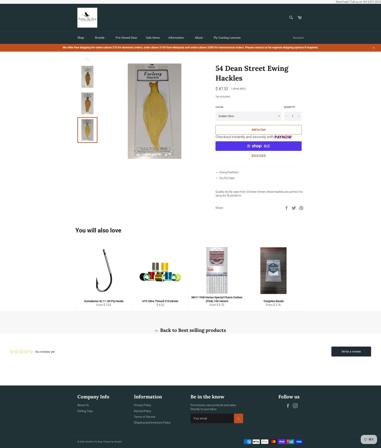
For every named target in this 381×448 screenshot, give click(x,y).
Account (298, 37)
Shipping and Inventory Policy (152, 422)
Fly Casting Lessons (227, 38)
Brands (100, 38)
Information (176, 38)
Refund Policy (142, 411)
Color (219, 107)
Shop (81, 38)
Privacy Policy (142, 405)
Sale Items (153, 38)
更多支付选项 (258, 155)
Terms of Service (144, 416)
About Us (83, 405)
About (199, 38)
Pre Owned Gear (126, 38)
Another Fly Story (94, 441)
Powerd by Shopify (112, 441)
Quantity (289, 107)
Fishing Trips (85, 411)
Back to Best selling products (192, 330)
